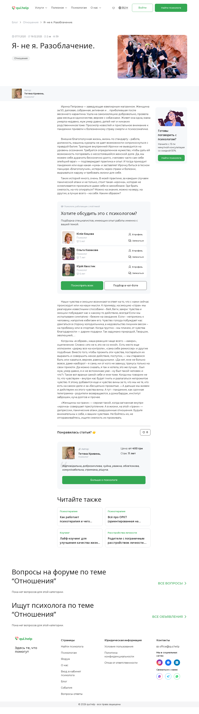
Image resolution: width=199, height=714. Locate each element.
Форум (65, 659)
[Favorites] (113, 8)
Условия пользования (118, 646)
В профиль (137, 234)
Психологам (69, 652)
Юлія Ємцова (85, 233)
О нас (64, 665)
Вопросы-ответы (72, 693)
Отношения (31, 22)
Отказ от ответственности (121, 662)
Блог (15, 22)
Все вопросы (170, 583)
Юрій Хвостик (85, 266)
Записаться (138, 240)
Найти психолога (171, 7)
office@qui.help (169, 646)
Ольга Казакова (87, 250)
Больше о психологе (103, 479)
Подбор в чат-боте (125, 285)
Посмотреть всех (82, 285)
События (66, 687)
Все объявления (167, 617)
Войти (142, 7)
